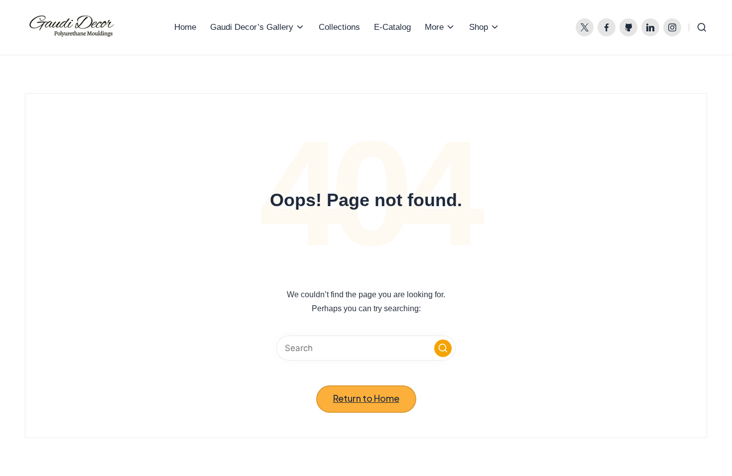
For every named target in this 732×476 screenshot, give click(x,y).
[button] (443, 348)
